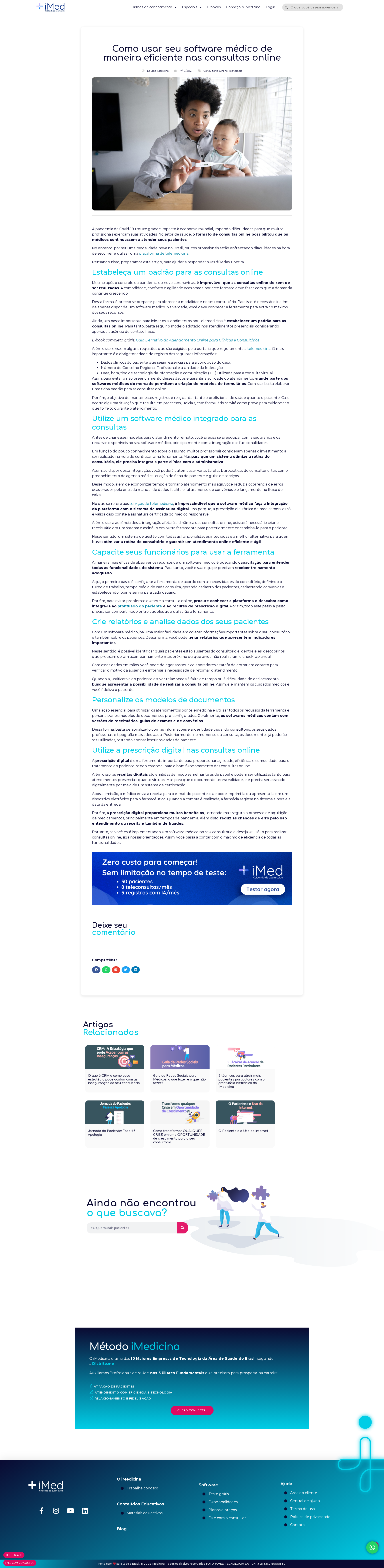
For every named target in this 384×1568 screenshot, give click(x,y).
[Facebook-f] (41, 1510)
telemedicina (258, 349)
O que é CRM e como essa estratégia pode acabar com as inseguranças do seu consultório (114, 1079)
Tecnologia (235, 70)
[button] (96, 969)
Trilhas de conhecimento (152, 7)
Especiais (190, 7)
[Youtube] (70, 1510)
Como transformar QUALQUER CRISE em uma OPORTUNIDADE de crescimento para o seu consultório (179, 1136)
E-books (214, 7)
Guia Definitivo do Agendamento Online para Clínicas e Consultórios (197, 340)
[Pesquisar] (182, 1227)
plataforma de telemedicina (163, 253)
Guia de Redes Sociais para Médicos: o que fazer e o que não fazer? (179, 1079)
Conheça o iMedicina (243, 7)
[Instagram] (56, 1510)
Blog (122, 1528)
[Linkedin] (85, 1510)
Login (270, 7)
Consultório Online (215, 70)
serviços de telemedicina (151, 504)
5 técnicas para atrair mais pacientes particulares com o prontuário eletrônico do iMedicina (241, 1081)
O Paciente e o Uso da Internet (243, 1131)
